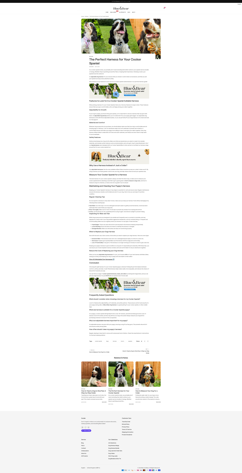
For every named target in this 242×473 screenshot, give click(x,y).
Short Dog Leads (112, 456)
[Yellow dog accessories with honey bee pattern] (119, 156)
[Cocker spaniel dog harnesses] (119, 91)
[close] (240, 1)
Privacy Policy (125, 427)
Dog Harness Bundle (113, 448)
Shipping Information (127, 432)
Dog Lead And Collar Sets (115, 450)
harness (115, 341)
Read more (104, 402)
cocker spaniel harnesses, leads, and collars (114, 273)
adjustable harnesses (97, 169)
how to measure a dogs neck (132, 180)
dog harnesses (95, 145)
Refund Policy (125, 424)
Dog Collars (111, 453)
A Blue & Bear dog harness (110, 305)
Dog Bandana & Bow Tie (114, 458)
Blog (82, 443)
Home (82, 16)
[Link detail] (82, 427)
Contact (83, 448)
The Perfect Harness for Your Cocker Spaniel (118, 392)
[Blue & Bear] (121, 8)
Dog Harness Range (113, 445)
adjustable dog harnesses (106, 254)
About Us (83, 453)
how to (122, 341)
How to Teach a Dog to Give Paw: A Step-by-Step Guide (93, 392)
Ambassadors (85, 450)
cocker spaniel (98, 341)
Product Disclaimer (127, 434)
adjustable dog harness (97, 76)
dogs (107, 341)
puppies (130, 341)
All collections (112, 443)
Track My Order (126, 421)
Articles (86, 16)
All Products (84, 456)
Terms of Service (127, 429)
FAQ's (83, 445)
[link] (134, 12)
